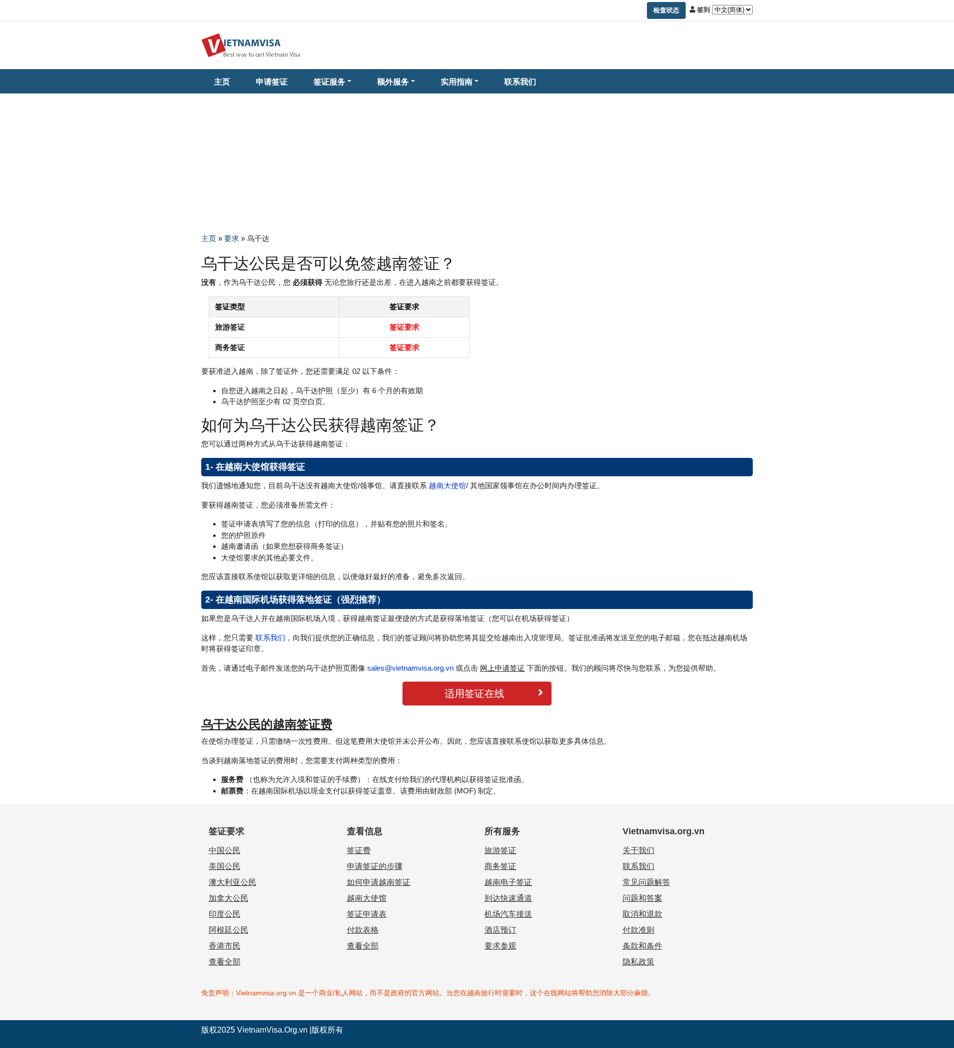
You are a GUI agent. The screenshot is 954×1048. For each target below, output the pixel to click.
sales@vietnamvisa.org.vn (410, 668)
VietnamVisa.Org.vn (272, 1030)
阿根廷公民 (228, 930)
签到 (703, 9)
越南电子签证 (508, 882)
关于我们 (638, 850)
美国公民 (224, 866)
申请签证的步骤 (374, 866)
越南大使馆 (446, 485)
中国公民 (224, 850)
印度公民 (224, 914)
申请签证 (272, 82)
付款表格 (363, 930)
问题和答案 (642, 898)
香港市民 (224, 946)
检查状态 (666, 10)
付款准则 (638, 930)
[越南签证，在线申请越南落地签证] (251, 44)
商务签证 (500, 866)
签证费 (359, 850)
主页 (222, 82)
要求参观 (500, 946)
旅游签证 (500, 850)
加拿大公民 (228, 898)
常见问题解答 (646, 882)
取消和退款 (642, 914)
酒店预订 (500, 930)
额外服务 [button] (393, 82)
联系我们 (520, 82)
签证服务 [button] (329, 82)
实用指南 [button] (457, 82)
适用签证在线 (474, 693)
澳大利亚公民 (232, 882)
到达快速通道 (508, 898)
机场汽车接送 (508, 914)
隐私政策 (638, 962)
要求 (231, 238)
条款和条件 (642, 946)
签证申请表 (367, 914)
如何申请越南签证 (378, 882)
